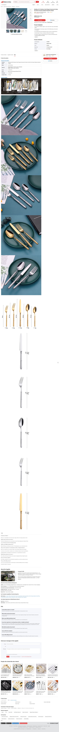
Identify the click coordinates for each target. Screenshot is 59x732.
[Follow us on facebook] (50, 723)
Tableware (13, 6)
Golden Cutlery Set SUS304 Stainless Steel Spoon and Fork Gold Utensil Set (29, 675)
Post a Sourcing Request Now (26, 656)
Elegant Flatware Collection (34, 712)
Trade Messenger (15, 723)
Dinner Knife (10, 712)
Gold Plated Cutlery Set (17, 712)
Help (42, 4)
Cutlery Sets (17, 6)
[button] (34, 1)
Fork (6, 712)
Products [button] (15, 1)
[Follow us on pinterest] (56, 723)
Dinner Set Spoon (40, 716)
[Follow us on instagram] (53, 723)
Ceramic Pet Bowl (3, 703)
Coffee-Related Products (4, 597)
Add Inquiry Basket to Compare (17, 34)
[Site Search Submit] (37, 2)
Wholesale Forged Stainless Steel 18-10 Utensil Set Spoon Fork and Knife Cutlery (5, 692)
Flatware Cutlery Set (19, 718)
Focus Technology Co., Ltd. (23, 728)
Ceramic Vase (17, 703)
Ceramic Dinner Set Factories (32, 716)
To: (5, 646)
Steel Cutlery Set (4, 718)
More (2, 720)
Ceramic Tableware (18, 597)
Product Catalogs (14, 700)
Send (8, 656)
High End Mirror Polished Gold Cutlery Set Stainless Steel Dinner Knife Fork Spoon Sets (40, 675)
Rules (57, 4)
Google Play (9, 723)
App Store (3, 723)
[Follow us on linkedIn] (57, 723)
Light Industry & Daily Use (7, 6)
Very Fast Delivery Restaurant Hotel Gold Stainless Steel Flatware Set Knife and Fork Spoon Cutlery (18, 692)
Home (2, 6)
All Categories (4, 4)
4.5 (47, 55)
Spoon (3, 712)
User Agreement (35, 728)
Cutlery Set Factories (23, 716)
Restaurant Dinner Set (48, 716)
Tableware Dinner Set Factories (14, 716)
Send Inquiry (40, 20)
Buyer (38, 4)
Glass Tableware (24, 597)
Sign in (57, 2)
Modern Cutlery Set (25, 712)
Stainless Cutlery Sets (11, 718)
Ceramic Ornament (32, 703)
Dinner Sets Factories (5, 716)
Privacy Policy (43, 728)
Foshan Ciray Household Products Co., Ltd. (41, 12)
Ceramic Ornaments (12, 597)
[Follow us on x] (52, 723)
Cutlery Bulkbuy (26, 718)
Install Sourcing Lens (24, 723)
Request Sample (49, 22)
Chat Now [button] (52, 20)
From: (5, 644)
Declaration (39, 728)
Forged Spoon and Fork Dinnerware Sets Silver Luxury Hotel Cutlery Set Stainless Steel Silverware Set (53, 675)
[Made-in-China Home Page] (6, 2)
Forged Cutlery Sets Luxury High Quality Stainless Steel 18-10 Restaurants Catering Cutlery (29, 692)
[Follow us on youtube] (54, 723)
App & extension (47, 4)
